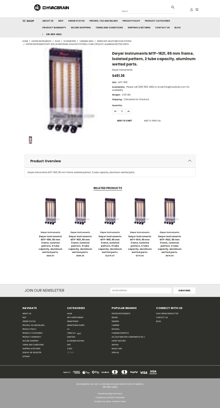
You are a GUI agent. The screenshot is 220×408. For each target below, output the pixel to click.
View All (115, 352)
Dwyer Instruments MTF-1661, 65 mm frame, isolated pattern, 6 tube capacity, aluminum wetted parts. (110, 244)
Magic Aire (117, 348)
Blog (178, 27)
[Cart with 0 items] (196, 9)
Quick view (50, 208)
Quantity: (117, 105)
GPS (69, 344)
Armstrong (72, 321)
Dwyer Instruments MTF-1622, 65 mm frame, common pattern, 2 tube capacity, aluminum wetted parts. (169, 244)
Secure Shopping (81, 27)
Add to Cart (50, 213)
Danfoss (71, 337)
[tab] (110, 161)
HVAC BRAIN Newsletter (167, 313)
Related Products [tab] (108, 188)
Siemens (115, 321)
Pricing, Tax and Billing (103, 20)
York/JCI (71, 333)
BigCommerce (115, 393)
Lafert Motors (119, 341)
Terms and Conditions (109, 27)
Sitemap (26, 356)
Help (60, 20)
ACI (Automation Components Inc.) (128, 337)
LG (68, 329)
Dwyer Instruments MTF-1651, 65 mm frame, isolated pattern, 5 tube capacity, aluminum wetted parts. (50, 244)
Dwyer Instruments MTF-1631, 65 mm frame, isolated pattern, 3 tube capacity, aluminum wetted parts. (80, 244)
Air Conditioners (75, 317)
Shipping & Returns (139, 27)
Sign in (25, 352)
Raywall (116, 329)
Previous (212, 398)
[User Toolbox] (191, 9)
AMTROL (115, 344)
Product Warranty (54, 27)
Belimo (115, 317)
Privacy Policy (131, 20)
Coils (69, 348)
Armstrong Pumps (76, 325)
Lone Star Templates (115, 397)
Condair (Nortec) (120, 333)
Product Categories (157, 20)
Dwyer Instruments (121, 313)
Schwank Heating (75, 341)
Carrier (115, 325)
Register (37, 352)
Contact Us (162, 27)
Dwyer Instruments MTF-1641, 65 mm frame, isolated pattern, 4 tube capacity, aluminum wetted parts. (140, 244)
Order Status (76, 20)
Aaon (69, 313)
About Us (47, 20)
